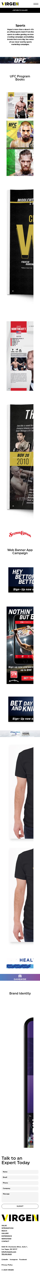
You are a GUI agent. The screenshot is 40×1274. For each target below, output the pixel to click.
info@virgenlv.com (9, 703)
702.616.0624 (7, 706)
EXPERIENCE (7, 687)
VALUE (4, 677)
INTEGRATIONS (7, 679)
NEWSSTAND (6, 690)
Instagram (14, 711)
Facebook (23, 711)
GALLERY (5, 685)
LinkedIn (5, 711)
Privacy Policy (7, 716)
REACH (4, 682)
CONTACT (5, 693)
